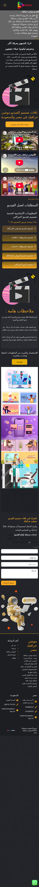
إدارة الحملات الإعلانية (20, 542)
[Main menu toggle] (5, 5)
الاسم (36, 547)
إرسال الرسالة (8, 583)
